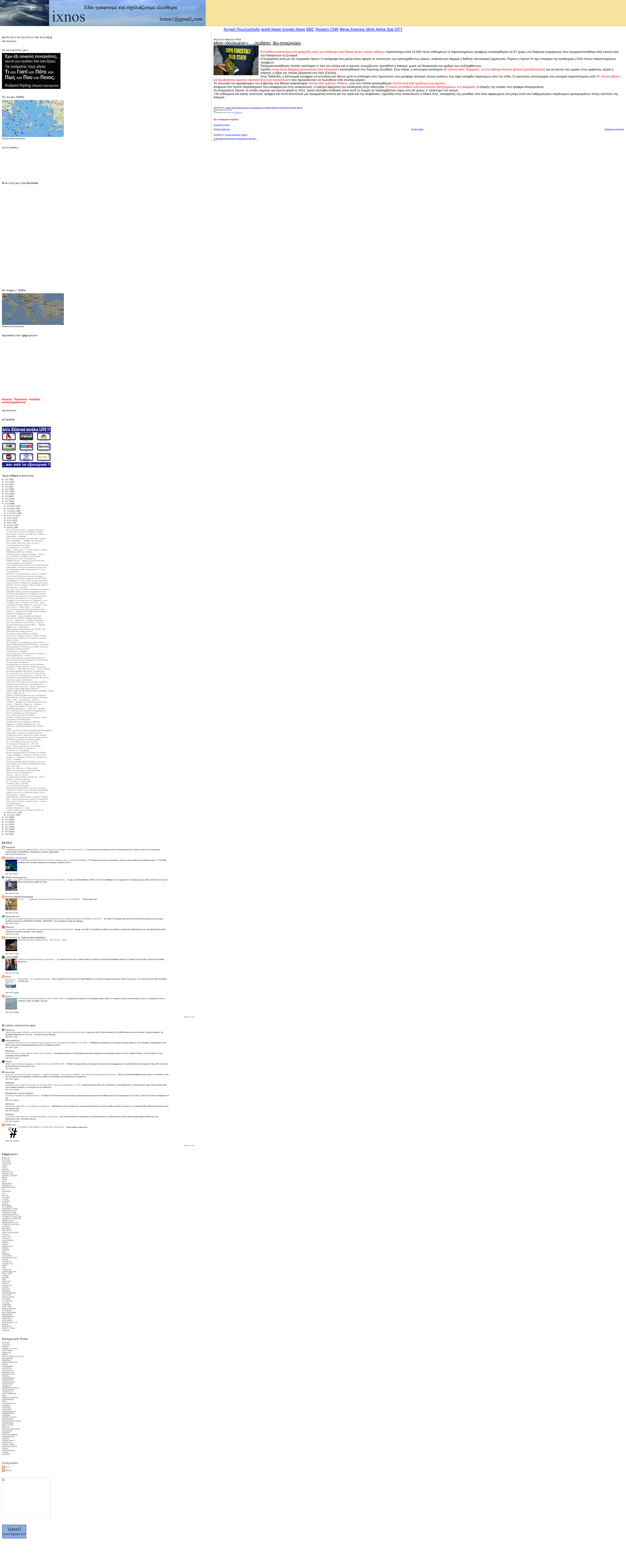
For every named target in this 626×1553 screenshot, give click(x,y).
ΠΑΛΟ (4, 1179)
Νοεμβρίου (11, 508)
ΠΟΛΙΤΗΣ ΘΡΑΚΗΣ (10, 1435)
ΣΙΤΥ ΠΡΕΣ (6, 1295)
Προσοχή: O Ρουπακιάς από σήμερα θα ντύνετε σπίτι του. (27, 737)
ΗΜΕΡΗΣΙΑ (6, 1318)
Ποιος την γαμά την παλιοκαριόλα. (19, 772)
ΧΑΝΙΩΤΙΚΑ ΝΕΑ (8, 1450)
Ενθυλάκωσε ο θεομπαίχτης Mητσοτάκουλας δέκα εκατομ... (28, 677)
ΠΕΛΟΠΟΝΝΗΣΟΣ (9, 1362)
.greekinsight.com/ (9, 1271)
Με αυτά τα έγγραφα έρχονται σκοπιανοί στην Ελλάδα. (26, 753)
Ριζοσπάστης (7, 1183)
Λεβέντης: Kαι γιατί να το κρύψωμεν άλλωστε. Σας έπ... (26, 792)
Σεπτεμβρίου (12, 513)
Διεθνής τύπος (7, 1246)
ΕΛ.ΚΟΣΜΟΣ (7, 1320)
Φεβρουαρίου (12, 812)
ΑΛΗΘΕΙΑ (6, 1433)
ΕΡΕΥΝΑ (5, 1427)
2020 (7, 494)
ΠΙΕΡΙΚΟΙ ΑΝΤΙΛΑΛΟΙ (10, 1388)
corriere (5, 1203)
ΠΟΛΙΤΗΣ (6, 1289)
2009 (7, 832)
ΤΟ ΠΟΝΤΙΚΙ (7, 1301)
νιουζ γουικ (6, 1236)
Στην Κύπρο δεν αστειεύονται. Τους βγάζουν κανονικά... (26, 594)
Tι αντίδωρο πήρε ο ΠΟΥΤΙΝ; (17, 783)
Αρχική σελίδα (417, 129)
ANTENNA (6, 1191)
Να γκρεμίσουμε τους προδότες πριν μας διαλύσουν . (25, 664)
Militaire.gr (9, 1051)
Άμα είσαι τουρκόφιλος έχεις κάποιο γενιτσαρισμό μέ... (26, 671)
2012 (7, 824)
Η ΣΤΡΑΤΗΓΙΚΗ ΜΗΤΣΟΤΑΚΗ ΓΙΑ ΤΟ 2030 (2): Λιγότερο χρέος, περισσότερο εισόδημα (52, 860)
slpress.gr (9, 1104)
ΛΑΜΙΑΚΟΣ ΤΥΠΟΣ (10, 1349)
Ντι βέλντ (5, 1242)
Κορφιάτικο (10, 847)
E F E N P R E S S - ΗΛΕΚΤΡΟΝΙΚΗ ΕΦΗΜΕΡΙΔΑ (25, 938)
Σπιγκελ (5, 1244)
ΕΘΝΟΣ (5, 1324)
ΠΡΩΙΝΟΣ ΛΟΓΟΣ (9, 1417)
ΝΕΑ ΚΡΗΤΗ (7, 1185)
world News (271, 29)
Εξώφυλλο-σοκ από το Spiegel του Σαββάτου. (23, 722)
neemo (4, 1168)
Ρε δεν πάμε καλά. (13, 766)
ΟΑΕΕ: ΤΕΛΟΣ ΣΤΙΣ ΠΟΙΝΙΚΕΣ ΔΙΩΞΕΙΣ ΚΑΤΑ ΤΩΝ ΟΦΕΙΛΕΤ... (30, 730)
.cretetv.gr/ (6, 1345)
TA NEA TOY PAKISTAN (11, 1219)
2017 (7, 501)
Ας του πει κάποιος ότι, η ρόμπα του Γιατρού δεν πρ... (26, 673)
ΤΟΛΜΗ (5, 1452)
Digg (228, 108)
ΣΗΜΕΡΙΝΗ (6, 1305)
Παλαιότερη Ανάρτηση (614, 129)
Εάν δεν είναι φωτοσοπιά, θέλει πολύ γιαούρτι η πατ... (26, 609)
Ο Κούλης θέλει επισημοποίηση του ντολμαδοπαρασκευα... (28, 565)
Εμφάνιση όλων (189, 1017)
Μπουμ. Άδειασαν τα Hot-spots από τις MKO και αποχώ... (27, 647)
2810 (4, 1279)
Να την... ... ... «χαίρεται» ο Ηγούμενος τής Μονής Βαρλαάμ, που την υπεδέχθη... (50, 899)
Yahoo (293, 108)
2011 (7, 827)
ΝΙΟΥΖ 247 (6, 1281)
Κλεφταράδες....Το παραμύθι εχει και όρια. (34, 979)
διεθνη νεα (6, 1158)
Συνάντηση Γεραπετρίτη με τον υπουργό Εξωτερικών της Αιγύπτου (31, 1117)
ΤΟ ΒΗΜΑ (6, 1299)
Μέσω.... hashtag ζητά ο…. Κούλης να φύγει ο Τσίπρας (26, 550)
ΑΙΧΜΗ (4, 1354)
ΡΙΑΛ (4, 1252)
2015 (7, 817)
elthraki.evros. (7, 1443)
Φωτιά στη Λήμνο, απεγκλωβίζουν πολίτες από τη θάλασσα (29, 1053)
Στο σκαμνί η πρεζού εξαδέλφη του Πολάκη (22, 633)
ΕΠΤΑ (4, 1401)
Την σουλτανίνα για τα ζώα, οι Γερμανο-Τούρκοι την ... (26, 530)
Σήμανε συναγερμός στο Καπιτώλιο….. (20, 563)
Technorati (236, 108)
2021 (7, 491)
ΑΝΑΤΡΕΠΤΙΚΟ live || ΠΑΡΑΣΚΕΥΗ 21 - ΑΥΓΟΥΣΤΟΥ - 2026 (42, 940)
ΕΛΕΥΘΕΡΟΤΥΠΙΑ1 (10, 1209)
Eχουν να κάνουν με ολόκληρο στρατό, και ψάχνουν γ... (26, 653)
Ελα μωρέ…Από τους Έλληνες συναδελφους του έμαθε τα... (28, 589)
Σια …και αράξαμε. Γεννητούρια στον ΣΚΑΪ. (22, 742)
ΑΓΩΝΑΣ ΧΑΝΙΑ (8, 1445)
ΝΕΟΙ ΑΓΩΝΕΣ (8, 1419)
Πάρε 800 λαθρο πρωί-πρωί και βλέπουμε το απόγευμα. (27, 697)
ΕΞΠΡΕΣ (5, 1287)
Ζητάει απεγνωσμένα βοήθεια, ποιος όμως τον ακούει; (26, 788)
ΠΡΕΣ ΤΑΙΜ (6, 1307)
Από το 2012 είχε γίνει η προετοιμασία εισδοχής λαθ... (26, 658)
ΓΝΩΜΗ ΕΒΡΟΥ (8, 1441)
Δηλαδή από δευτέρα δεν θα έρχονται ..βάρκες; (23, 739)
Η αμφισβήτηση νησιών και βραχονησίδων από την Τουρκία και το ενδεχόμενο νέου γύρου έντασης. (44, 850)
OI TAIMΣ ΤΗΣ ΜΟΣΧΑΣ (12, 1217)
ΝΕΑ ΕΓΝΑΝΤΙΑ (8, 1390)
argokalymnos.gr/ (9, 1411)
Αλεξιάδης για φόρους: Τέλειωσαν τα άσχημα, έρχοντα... (26, 735)
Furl (281, 108)
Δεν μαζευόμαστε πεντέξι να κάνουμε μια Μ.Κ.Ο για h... (26, 569)
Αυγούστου (11, 516)
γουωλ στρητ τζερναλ (10, 1232)
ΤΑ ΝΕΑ (5, 1260)
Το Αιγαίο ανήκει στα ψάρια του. (18, 662)
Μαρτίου (10, 527)
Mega (344, 29)
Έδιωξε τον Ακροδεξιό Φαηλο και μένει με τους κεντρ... (26, 761)
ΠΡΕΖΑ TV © (10, 1125)
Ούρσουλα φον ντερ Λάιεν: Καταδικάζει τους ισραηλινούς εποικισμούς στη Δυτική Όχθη (39, 929)
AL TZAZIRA (7, 1207)
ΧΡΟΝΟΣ (6, 1439)
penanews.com (8, 1372)
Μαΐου (9, 523)
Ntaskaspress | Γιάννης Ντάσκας (19, 1093)
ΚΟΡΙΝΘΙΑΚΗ (7, 1366)
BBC (310, 29)
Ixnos (7, 1467)
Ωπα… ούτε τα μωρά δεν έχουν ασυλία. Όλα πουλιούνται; (27, 799)
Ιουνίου (10, 520)
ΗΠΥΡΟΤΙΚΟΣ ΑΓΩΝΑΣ (11, 1421)
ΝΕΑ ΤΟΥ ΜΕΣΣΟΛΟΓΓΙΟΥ (13, 1356)
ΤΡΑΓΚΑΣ (6, 1250)
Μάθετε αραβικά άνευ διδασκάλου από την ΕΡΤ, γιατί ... (26, 629)
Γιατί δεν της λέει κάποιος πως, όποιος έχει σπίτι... (24, 598)
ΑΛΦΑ (4, 1266)
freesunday (6, 1162)
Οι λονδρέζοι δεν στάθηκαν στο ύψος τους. (22, 706)
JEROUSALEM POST (10, 1215)
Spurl (286, 108)
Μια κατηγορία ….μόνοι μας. (16, 587)
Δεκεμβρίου (11, 506)
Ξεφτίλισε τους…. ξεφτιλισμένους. (18, 627)
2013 (7, 822)
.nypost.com (7, 1285)
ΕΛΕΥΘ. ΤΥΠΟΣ (8, 1328)
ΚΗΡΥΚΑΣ (6, 1454)
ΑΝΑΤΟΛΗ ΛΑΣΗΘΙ (9, 1446)
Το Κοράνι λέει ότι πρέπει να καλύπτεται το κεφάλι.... (25, 532)
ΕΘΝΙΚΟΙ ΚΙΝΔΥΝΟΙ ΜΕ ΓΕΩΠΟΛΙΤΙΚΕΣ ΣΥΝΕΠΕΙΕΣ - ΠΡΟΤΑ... (30, 691)
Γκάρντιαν (6, 1238)
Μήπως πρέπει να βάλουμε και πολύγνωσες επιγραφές (26, 638)
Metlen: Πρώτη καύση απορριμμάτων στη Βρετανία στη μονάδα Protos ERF (35, 1064)
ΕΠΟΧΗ (5, 1347)
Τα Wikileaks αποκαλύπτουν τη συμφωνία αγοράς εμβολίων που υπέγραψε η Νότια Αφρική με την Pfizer (46, 1043)
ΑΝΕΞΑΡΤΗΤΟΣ (8, 1374)
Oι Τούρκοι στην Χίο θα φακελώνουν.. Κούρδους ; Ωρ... (26, 675)
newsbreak (10, 1072)
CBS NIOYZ (7, 1230)
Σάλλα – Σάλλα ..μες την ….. (16, 693)
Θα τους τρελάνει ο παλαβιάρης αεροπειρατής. (23, 556)
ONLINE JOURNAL (10, 1176)
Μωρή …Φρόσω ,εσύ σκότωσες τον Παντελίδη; (23, 746)
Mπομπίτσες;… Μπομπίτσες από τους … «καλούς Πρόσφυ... (28, 669)
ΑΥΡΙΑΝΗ (5, 1254)
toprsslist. (6, 1170)
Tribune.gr (9, 1030)
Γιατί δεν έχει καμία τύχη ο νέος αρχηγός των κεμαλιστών (28, 1106)
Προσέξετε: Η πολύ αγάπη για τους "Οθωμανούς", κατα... (27, 600)
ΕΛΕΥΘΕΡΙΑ (7, 1368)
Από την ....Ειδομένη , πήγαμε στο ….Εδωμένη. (24, 704)
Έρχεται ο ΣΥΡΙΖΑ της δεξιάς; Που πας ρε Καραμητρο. (26, 695)
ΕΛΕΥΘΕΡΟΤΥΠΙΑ (9, 1258)
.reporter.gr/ (6, 1270)
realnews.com (7, 1174)
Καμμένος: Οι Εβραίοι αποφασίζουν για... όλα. (23, 724)
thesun (4, 1166)
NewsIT (8, 1062)
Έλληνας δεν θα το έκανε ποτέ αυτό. (19, 631)
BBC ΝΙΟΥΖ (7, 1228)
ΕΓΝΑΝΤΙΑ (6, 1291)
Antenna (357, 29)
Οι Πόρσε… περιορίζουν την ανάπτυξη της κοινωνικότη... (27, 702)
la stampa (6, 1201)
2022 (7, 489)
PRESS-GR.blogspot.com (16, 877)
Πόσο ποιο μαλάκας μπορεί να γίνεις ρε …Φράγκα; (25, 622)
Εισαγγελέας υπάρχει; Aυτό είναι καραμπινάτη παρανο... (27, 592)
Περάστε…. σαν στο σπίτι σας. (17, 775)
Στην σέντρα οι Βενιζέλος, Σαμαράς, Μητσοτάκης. (24, 618)
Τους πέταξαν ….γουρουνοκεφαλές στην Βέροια (23, 616)
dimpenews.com (12, 916)
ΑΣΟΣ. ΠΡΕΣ (7, 1273)
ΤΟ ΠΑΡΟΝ (6, 1311)
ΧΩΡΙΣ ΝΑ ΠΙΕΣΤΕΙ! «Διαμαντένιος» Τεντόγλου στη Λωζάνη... (42, 880)
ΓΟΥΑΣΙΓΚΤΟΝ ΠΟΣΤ (11, 1225)
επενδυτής (6, 1160)
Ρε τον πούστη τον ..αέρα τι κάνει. (18, 781)
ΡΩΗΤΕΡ (5, 1283)
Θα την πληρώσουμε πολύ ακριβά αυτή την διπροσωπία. (27, 660)
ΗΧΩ (4, 1396)
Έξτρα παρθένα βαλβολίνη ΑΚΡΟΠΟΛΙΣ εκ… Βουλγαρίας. (27, 644)
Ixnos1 (8, 977)
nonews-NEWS (11, 957)
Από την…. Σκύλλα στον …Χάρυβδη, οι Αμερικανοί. (25, 620)
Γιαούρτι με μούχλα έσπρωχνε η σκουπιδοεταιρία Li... (25, 684)
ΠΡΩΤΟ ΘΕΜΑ (8, 1297)
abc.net (5, 1195)
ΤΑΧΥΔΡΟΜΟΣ (8, 1423)
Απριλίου (10, 525)
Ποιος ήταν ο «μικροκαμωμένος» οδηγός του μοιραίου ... (27, 574)
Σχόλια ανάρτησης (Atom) (236, 135)
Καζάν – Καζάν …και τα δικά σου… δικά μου (22, 700)
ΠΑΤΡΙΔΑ (5, 1343)
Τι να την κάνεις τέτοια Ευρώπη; (18, 786)
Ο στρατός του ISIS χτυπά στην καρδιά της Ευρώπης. (26, 667)
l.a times (5, 1199)
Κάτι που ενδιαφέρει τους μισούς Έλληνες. (21, 713)
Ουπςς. (9, 728)
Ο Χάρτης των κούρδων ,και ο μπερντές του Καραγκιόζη (27, 790)
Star (390, 29)
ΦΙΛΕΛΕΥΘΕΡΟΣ (9, 1309)
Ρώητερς (5, 1234)
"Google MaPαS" (12, 572)
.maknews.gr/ (7, 1392)
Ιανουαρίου (11, 815)
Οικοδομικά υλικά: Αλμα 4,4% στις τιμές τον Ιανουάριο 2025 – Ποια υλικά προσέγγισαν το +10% (43, 1085)
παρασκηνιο (7, 1164)
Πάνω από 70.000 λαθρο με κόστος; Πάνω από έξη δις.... (27, 682)
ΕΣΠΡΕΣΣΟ (7, 1326)
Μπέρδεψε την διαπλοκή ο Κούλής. (19, 552)
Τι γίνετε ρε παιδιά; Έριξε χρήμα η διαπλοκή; (22, 689)
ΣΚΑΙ (4, 1268)
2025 (7, 482)
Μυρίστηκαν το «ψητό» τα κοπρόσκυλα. (21, 748)
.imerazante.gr (7, 1370)
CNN (334, 29)
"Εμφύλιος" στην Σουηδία (15, 806)
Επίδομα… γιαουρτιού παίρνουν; (18, 779)
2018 (7, 499)
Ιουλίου (10, 518)
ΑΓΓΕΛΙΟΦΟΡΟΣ (9, 1403)
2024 (7, 484)
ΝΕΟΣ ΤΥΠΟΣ (8, 1425)
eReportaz (9, 927)
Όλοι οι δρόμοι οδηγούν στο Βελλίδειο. (20, 715)
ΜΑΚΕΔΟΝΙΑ (7, 1315)
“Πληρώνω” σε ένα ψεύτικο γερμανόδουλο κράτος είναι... (27, 578)
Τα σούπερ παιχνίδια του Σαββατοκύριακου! (22, 1095)
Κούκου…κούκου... (13, 640)
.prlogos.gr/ (6, 1386)
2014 (7, 820)
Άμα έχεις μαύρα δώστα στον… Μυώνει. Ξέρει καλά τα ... (27, 686)
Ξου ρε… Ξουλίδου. (13, 759)
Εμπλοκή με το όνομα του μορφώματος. (21, 558)
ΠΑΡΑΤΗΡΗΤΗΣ (8, 1437)
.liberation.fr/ (7, 1262)
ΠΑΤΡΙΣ (5, 1364)
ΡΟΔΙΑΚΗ (6, 1405)
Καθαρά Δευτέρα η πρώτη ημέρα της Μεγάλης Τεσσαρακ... (28, 797)
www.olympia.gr (12, 1040)
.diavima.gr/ (6, 1353)
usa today (6, 1197)
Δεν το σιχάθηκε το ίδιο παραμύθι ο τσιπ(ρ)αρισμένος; (26, 711)
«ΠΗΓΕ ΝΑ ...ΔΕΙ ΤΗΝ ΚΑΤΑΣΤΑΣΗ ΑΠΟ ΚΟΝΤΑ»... (25, 726)
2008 (7, 834)
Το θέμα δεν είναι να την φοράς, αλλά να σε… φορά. (25, 602)
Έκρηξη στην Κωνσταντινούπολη (18, 719)
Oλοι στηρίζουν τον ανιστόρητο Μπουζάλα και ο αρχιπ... (26, 764)
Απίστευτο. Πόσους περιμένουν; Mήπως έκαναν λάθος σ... (27, 585)
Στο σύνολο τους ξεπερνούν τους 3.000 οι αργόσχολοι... (27, 596)
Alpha (380, 29)
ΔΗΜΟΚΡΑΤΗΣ (8, 1380)
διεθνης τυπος (7, 1172)
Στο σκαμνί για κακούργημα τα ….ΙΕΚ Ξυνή (22, 744)
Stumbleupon (257, 108)
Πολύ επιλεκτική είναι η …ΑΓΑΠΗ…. (19, 655)
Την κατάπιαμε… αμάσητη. (16, 795)
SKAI (370, 29)
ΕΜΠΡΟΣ (6, 1376)
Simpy (299, 108)
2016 (7, 504)
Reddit (267, 108)
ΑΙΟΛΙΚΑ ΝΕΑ (7, 1384)
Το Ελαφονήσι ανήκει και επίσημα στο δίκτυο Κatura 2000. (41, 998)
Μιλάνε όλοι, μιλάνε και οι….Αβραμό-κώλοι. (22, 768)
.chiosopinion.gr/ (8, 1382)
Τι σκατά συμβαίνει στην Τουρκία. (18, 545)
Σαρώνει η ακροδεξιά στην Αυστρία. (19, 614)
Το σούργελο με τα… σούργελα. (18, 547)
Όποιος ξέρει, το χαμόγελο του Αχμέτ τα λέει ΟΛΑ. (24, 733)
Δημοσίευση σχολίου (222, 125)
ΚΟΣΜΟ (5, 1277)
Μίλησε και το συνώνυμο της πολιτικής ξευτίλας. (23, 770)
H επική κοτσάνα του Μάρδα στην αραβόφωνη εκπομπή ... (28, 583)
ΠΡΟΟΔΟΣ (6, 1407)
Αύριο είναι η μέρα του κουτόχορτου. (19, 680)
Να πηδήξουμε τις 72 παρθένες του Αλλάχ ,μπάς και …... (27, 642)
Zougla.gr (9, 1114)
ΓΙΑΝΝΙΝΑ (6, 1415)
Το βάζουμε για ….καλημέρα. (16, 651)
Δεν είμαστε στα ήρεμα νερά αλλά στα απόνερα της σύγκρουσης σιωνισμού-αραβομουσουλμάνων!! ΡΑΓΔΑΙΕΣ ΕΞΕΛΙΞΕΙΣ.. (54, 919)
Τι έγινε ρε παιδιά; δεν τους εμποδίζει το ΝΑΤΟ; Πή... (25, 810)
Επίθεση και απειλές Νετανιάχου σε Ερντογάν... (37, 959)
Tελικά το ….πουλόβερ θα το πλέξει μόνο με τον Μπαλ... (27, 611)
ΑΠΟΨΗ (5, 1248)
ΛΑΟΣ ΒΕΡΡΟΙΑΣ (9, 1394)
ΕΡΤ (3, 1189)
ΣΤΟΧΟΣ (5, 1303)
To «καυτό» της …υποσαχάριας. (18, 750)
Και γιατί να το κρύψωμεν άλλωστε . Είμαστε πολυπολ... (26, 636)
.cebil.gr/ (5, 1275)
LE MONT (6, 1226)
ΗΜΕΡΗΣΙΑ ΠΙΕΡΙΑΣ (10, 1398)
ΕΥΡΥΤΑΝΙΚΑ (7, 1351)
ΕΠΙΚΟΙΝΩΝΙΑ (8, 1400)
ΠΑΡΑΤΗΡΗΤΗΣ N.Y (10, 1223)
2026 (7, 479)
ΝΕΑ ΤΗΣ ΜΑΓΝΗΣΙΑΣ (11, 1429)
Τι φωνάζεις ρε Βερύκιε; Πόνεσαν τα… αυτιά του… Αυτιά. (26, 605)
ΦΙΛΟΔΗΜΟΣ (7, 1358)
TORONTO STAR (9, 1213)
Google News (293, 29)
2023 (7, 487)
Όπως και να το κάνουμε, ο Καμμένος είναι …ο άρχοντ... (27, 801)
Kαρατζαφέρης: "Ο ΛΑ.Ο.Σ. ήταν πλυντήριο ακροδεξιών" (27, 580)
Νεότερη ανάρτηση (222, 129)
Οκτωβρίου (11, 511)
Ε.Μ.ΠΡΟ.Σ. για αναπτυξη (16, 858)
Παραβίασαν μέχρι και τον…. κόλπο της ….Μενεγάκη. (26, 708)
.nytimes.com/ (7, 1264)
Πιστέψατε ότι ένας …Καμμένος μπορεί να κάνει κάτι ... (26, 561)
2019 (7, 496)
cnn (3, 1193)
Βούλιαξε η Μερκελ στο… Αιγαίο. (18, 808)
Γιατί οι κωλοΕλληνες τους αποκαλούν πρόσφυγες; (25, 576)
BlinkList (275, 108)
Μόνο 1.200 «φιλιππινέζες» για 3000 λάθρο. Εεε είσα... (26, 539)
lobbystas (9, 1083)
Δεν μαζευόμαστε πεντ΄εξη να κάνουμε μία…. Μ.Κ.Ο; (25, 777)
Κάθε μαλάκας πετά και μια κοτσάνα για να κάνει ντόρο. (26, 567)
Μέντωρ (8, 1470)
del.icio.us (246, 108)
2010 (7, 829)
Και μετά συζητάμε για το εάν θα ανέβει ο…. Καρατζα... (26, 625)
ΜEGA (4, 1178)
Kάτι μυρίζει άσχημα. (13, 803)
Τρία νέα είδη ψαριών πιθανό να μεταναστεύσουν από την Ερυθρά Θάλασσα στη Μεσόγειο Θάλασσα (45, 1032)
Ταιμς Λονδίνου (8, 1240)
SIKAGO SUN (7, 1221)
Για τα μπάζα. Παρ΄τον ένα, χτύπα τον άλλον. (22, 543)
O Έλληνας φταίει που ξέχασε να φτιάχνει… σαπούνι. (25, 554)
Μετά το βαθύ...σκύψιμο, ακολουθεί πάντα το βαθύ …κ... (27, 534)
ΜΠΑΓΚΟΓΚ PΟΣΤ (9, 1211)
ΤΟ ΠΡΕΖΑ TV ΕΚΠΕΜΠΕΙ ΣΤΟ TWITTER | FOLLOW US (41, 1127)
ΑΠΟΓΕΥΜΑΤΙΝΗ (9, 1293)
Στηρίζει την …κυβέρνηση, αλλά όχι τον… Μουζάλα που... (27, 757)
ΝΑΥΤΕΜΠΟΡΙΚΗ (9, 1313)
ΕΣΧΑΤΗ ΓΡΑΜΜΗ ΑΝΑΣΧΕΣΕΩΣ (19, 897)
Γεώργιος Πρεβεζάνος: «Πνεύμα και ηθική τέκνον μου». (26, 755)
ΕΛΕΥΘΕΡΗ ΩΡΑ (8, 1187)
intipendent (6, 1205)
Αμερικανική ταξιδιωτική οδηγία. (18, 649)
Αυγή (4, 1181)
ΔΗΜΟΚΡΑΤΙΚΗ (8, 1378)
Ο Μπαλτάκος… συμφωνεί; (16, 536)
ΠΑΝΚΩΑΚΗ (7, 1409)
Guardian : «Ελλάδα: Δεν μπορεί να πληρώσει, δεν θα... (27, 717)
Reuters (322, 29)
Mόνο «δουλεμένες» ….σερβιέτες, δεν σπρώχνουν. (257, 43)
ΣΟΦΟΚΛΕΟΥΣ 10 (9, 1322)
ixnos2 (8, 996)
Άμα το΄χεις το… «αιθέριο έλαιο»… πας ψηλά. (23, 607)
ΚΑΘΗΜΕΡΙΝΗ (8, 1316)
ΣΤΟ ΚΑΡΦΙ (7, 1256)
